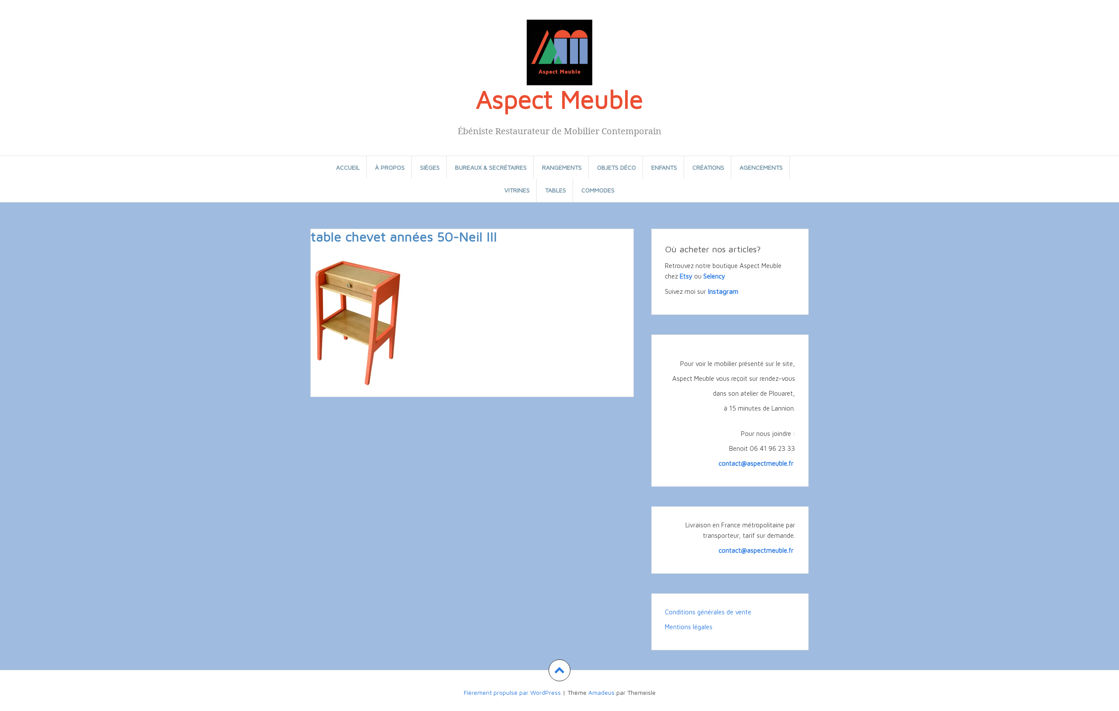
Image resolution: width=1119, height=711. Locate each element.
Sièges (430, 167)
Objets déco (616, 167)
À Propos (390, 167)
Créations (708, 167)
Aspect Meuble (559, 99)
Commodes (598, 190)
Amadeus (601, 692)
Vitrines (517, 190)
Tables (555, 190)
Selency (714, 276)
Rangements (562, 167)
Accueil (348, 167)
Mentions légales (688, 627)
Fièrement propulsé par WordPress (512, 692)
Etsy (686, 276)
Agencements (761, 167)
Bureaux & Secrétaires (491, 167)
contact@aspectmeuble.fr (757, 463)
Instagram (723, 291)
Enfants (664, 167)
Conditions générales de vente (708, 612)
